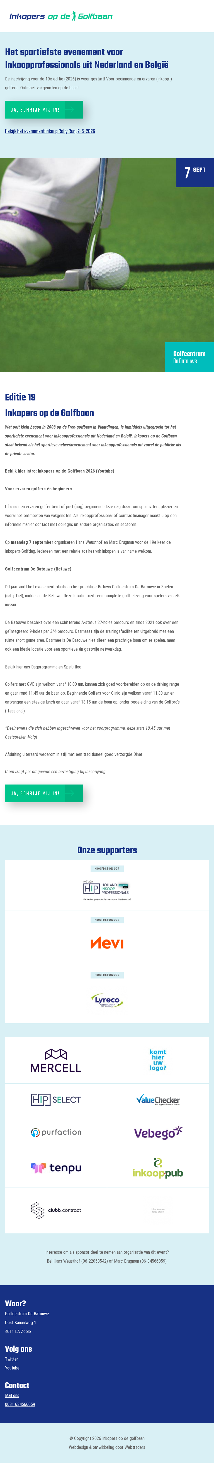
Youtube (12, 1368)
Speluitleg (72, 667)
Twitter (11, 1359)
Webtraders (135, 1447)
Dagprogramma (44, 667)
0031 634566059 (20, 1404)
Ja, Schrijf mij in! (35, 110)
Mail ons (12, 1395)
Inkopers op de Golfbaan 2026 (66, 471)
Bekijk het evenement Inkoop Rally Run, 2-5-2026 (50, 131)
